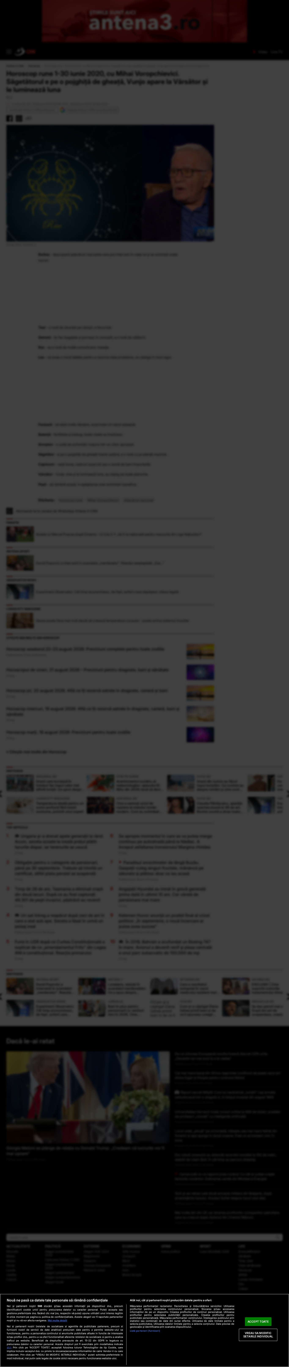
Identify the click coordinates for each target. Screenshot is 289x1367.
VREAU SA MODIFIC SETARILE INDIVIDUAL (258, 1334)
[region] (144, 1330)
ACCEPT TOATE (258, 1321)
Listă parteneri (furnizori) (145, 1330)
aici (9, 1347)
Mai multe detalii (57, 1320)
